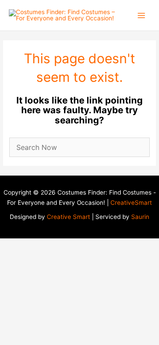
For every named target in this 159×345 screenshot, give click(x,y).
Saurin (140, 216)
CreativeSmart (131, 202)
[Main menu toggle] (141, 15)
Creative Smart (68, 216)
